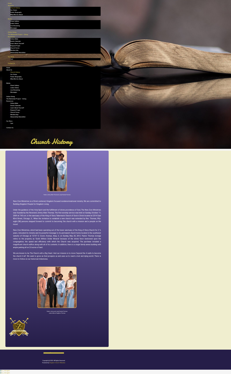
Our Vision (13, 10)
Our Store (11, 57)
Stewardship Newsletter (18, 52)
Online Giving (12, 32)
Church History (15, 8)
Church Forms (14, 48)
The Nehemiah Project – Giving (18, 34)
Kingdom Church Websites (57, 363)
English (8, 370)
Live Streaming (15, 26)
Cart (11, 59)
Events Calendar (15, 41)
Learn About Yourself (17, 43)
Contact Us (11, 63)
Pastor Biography (15, 12)
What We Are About (16, 14)
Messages (13, 28)
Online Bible (14, 39)
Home (10, 3)
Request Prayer (15, 46)
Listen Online (14, 23)
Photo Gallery (14, 21)
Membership (14, 50)
